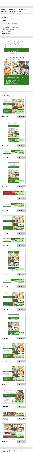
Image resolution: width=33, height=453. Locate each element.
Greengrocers (11, 9)
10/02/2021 (5, 17)
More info (22, 117)
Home (3, 9)
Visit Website (6, 33)
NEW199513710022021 (15, 11)
